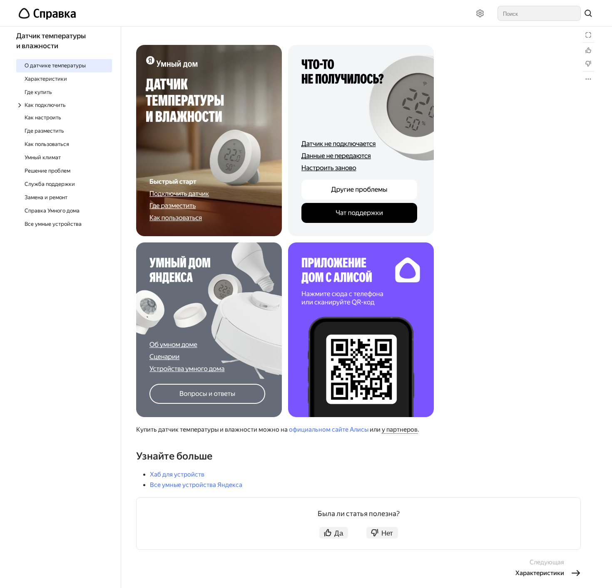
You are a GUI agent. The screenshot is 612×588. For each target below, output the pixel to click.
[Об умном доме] (209, 344)
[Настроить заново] (361, 168)
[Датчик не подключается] (361, 143)
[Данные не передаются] (361, 156)
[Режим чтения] (588, 35)
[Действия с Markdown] (588, 79)
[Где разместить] (209, 206)
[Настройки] (480, 13)
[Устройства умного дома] (209, 369)
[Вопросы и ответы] (209, 393)
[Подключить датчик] (209, 193)
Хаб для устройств (177, 474)
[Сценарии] (209, 357)
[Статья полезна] (588, 50)
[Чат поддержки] (361, 213)
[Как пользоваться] (209, 218)
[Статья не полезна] (588, 63)
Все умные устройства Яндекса (196, 485)
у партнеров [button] (400, 429)
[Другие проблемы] (361, 189)
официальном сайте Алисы (328, 429)
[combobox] (539, 13)
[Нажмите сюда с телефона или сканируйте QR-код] (361, 329)
